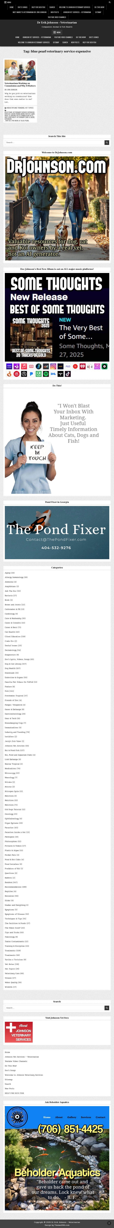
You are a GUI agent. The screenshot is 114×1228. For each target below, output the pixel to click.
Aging (7, 573)
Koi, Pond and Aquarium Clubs (18, 755)
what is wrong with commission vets (19, 115)
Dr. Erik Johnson (11, 89)
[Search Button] (109, 2)
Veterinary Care (12, 973)
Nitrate (8, 782)
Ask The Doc (10, 591)
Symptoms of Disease (15, 914)
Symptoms (9, 909)
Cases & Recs (11, 627)
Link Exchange (11, 759)
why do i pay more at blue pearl (17, 120)
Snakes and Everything (15, 905)
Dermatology (10, 650)
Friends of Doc (11, 700)
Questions (9, 873)
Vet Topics (29, 108)
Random (8, 882)
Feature (8, 686)
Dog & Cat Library (13, 664)
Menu (9, 2)
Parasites (9, 827)
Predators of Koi (12, 868)
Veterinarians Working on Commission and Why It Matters (20, 84)
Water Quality (11, 982)
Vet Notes (9, 964)
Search (52, 7)
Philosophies (11, 841)
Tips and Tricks (12, 932)
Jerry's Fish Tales (13, 741)
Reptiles (9, 891)
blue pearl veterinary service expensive (19, 112)
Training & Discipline (15, 946)
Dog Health (10, 668)
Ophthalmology (12, 818)
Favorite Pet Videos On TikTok (19, 682)
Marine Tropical (12, 764)
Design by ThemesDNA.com (57, 1225)
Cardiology (10, 613)
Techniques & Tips (13, 918)
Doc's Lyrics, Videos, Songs (17, 659)
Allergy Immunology (14, 577)
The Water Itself (12, 928)
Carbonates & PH (12, 609)
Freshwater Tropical (14, 695)
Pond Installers (12, 864)
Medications (10, 768)
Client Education (12, 636)
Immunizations (11, 727)
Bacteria (9, 595)
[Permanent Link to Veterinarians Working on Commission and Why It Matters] (20, 70)
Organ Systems (11, 823)
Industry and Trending (15, 108)
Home (11, 7)
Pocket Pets (10, 855)
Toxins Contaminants (14, 941)
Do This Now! (99, 7)
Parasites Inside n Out (15, 832)
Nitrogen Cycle (12, 791)
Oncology (9, 814)
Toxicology (10, 937)
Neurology (9, 777)
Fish (7, 691)
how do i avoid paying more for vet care (20, 114)
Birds (7, 600)
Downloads (9, 673)
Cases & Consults (13, 622)
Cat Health (10, 632)
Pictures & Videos (13, 846)
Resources (9, 896)
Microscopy (10, 773)
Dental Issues (11, 645)
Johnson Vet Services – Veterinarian (77, 12)
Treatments (10, 950)
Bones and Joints (13, 604)
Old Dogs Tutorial (13, 809)
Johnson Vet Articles (15, 745)
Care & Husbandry (13, 618)
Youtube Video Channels (57, 17)
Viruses (8, 978)
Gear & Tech (10, 718)
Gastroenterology (13, 714)
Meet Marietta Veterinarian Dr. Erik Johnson (29, 12)
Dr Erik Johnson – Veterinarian (57, 22)
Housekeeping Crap (14, 723)
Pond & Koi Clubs (13, 859)
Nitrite (8, 786)
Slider (7, 900)
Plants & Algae (12, 850)
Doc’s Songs (22, 7)
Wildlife (8, 987)
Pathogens (9, 837)
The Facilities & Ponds (15, 923)
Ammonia (9, 582)
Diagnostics (10, 654)
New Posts (55, 12)
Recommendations (13, 887)
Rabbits (8, 877)
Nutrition (9, 796)
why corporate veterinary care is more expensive (20, 118)
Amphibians (10, 586)
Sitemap (98, 12)
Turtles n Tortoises (14, 959)
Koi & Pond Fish (12, 750)
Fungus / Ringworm (13, 705)
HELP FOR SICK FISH (38, 7)
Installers (9, 736)
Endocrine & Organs (14, 677)
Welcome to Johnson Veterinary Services (74, 7)
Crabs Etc (9, 641)
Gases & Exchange (13, 709)
